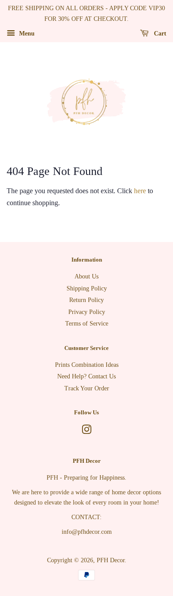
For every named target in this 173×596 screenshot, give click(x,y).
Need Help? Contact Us (86, 376)
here (140, 191)
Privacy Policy (86, 312)
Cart (159, 33)
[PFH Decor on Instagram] (86, 431)
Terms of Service (86, 323)
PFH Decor (111, 560)
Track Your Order (86, 388)
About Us (86, 276)
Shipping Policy (87, 288)
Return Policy (86, 300)
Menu (26, 33)
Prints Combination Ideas (86, 365)
